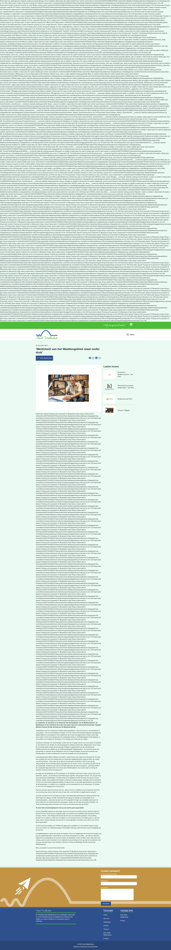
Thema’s (106, 929)
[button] (130, 334)
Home (105, 915)
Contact (105, 938)
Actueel (105, 925)
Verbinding (106, 922)
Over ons (106, 918)
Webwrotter (94, 946)
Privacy (122, 920)
